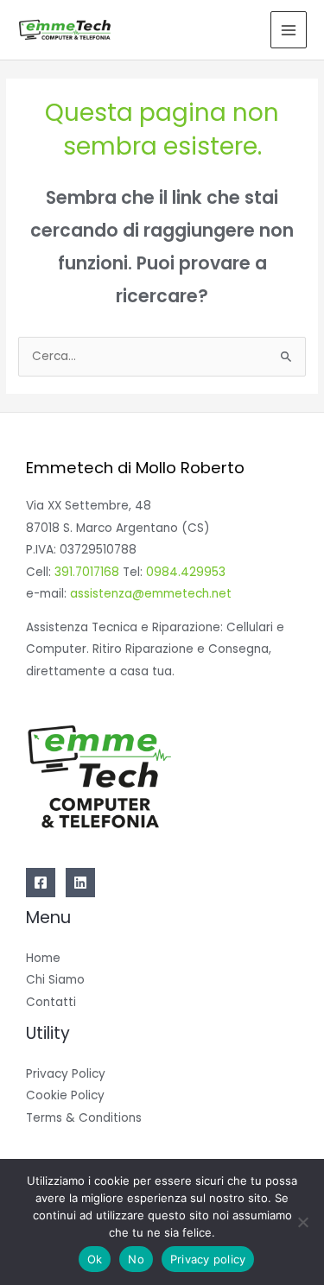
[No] (302, 1222)
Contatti (51, 1002)
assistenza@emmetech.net (151, 594)
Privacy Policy (65, 1074)
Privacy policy (208, 1259)
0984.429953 (186, 572)
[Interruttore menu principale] (289, 29)
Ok (95, 1259)
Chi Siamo (55, 980)
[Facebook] (40, 882)
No (136, 1259)
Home (43, 958)
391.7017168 (86, 572)
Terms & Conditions (84, 1118)
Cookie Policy (65, 1095)
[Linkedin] (80, 882)
